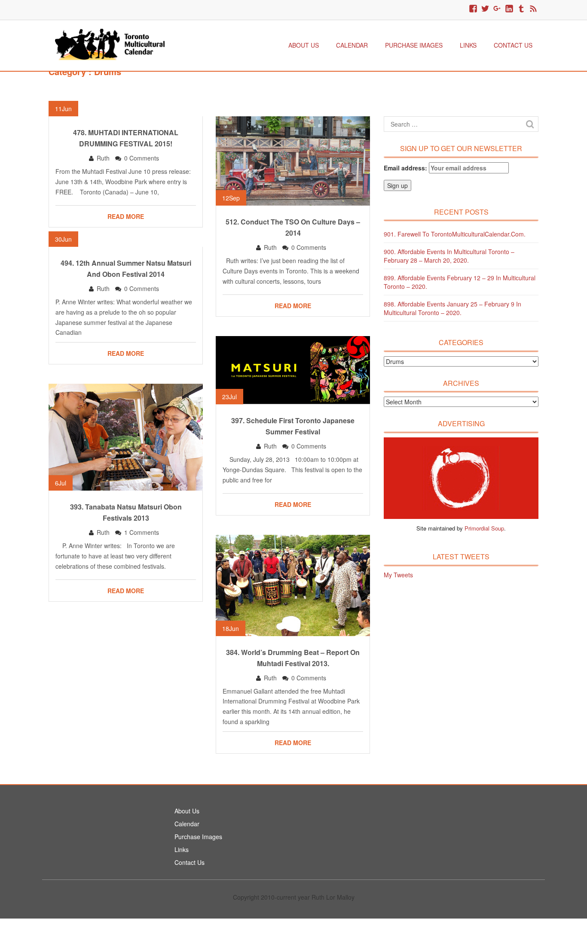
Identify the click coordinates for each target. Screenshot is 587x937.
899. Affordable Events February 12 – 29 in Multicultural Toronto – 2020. (459, 282)
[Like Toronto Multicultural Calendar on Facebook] (473, 9)
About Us (303, 45)
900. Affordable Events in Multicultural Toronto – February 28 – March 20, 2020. (449, 255)
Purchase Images (414, 45)
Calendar (352, 45)
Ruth (103, 158)
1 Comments (141, 532)
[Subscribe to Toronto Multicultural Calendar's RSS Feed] (533, 9)
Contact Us (513, 45)
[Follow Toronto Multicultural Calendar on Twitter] (485, 9)
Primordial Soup (484, 528)
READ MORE (125, 216)
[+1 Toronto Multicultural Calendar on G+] (497, 9)
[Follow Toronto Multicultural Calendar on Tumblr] (521, 9)
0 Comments (141, 158)
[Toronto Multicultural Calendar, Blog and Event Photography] (110, 43)
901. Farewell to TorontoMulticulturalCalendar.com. (455, 234)
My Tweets (398, 574)
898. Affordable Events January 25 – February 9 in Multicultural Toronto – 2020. (452, 308)
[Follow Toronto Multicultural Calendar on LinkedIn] (509, 9)
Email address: (406, 168)
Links (468, 45)
